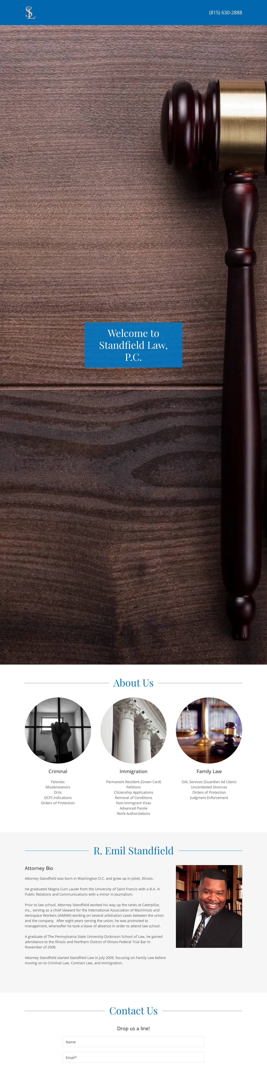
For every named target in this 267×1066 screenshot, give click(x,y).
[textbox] (133, 1041)
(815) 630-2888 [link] (225, 12)
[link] (30, 12)
